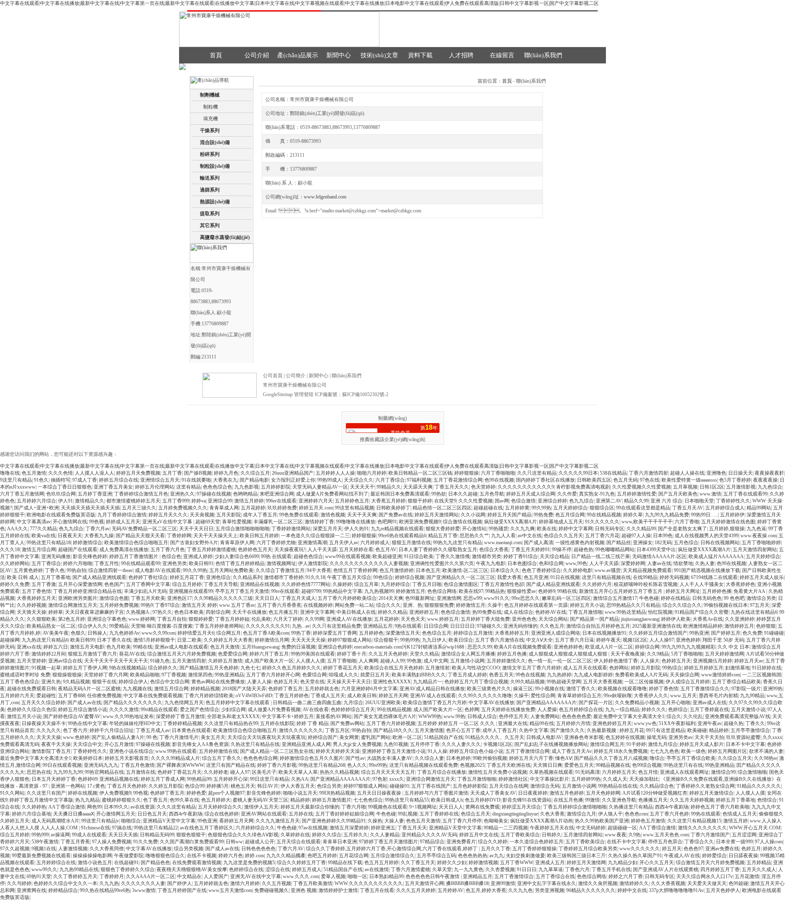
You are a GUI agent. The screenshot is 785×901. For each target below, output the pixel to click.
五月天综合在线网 (508, 786)
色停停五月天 (513, 716)
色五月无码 (625, 480)
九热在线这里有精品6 (754, 612)
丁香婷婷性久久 (733, 501)
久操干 (494, 605)
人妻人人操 (259, 682)
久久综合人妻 (429, 758)
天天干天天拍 (709, 737)
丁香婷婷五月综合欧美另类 (587, 848)
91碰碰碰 (774, 633)
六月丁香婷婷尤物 (276, 542)
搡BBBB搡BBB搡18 (467, 883)
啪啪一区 (357, 876)
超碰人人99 (392, 661)
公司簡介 (295, 375)
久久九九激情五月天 (278, 821)
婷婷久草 (633, 515)
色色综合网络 (442, 591)
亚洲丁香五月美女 (113, 487)
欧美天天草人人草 (298, 772)
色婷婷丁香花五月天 (179, 772)
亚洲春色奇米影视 (583, 737)
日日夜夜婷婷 (532, 793)
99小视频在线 (549, 689)
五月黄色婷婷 (28, 570)
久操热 (375, 821)
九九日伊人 (434, 640)
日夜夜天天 (70, 535)
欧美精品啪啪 (144, 675)
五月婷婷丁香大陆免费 (485, 619)
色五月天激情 (225, 647)
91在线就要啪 (196, 480)
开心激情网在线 (70, 522)
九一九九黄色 (468, 869)
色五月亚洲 (536, 577)
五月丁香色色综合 (19, 682)
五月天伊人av (343, 542)
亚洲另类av (680, 737)
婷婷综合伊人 (133, 682)
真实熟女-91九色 (597, 494)
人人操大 (649, 661)
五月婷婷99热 (586, 779)
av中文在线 (530, 535)
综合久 (673, 716)
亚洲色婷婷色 (568, 647)
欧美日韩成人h (447, 800)
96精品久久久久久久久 (590, 890)
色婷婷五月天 (676, 661)
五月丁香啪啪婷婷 (761, 542)
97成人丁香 (84, 480)
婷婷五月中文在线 (478, 835)
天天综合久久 (358, 480)
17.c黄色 (96, 786)
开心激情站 (474, 529)
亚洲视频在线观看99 (191, 591)
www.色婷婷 (76, 737)
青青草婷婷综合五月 (579, 695)
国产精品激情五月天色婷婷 (208, 668)
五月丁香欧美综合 (520, 835)
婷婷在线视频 (82, 793)
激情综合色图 (114, 598)
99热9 (147, 605)
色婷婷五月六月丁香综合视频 (476, 682)
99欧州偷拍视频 (490, 758)
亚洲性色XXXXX (392, 682)
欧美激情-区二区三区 (465, 570)
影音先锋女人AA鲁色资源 (200, 744)
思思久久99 (479, 647)
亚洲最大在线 (512, 723)
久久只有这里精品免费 (336, 626)
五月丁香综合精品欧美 (736, 682)
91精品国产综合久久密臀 (702, 612)
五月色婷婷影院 (470, 786)
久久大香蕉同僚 (107, 848)
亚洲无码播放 (56, 556)
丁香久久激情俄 (452, 556)
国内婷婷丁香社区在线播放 (545, 480)
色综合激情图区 (461, 584)
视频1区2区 (635, 640)
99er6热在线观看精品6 (402, 535)
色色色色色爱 (576, 716)
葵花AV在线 (132, 654)
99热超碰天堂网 (564, 682)
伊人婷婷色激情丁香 (616, 661)
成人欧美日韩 (362, 695)
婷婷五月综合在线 (118, 480)
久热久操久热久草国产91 (635, 855)
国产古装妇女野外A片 (194, 542)
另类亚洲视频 (549, 890)
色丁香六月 (75, 730)
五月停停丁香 (425, 744)
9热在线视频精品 (127, 668)
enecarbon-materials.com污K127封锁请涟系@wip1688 (409, 647)
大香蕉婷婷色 (740, 584)
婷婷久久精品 (392, 612)
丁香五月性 (106, 563)
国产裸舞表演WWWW (180, 765)
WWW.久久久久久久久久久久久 (368, 883)
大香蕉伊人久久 (651, 695)
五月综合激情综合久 (392, 855)
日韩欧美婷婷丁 (393, 508)
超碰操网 (10, 640)
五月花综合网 (353, 855)
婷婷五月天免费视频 (138, 473)
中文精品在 (189, 876)
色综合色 (171, 556)
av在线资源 (142, 807)
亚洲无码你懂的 (520, 626)
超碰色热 (583, 549)
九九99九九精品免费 (667, 515)
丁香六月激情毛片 (179, 737)
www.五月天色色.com (666, 835)
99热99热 (410, 640)
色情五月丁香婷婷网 (355, 570)
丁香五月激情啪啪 (476, 779)
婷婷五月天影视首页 (127, 758)
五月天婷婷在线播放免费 (508, 709)
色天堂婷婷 (483, 487)
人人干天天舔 (322, 549)
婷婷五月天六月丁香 (531, 758)
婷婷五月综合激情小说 (82, 709)
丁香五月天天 (412, 828)
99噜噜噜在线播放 (355, 522)
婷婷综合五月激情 (473, 633)
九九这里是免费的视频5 (249, 862)
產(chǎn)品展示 (297, 55)
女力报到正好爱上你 (293, 480)
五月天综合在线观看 (298, 842)
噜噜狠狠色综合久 (165, 855)
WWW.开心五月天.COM (755, 828)
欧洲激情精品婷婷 (702, 626)
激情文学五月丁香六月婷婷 (531, 668)
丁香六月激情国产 (710, 835)
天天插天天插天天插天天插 (90, 508)
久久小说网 (473, 515)
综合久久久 (388, 605)
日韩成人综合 (482, 716)
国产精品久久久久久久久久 (132, 702)
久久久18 (10, 549)
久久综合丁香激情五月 (280, 570)
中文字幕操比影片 (549, 779)
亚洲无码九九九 (101, 765)
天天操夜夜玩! (289, 549)
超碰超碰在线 (488, 508)
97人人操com (769, 842)
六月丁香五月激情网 (22, 494)
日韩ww (234, 842)
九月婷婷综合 (395, 584)
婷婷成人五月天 (123, 522)
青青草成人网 (224, 508)
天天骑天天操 (31, 612)
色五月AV (386, 549)
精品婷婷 (719, 730)
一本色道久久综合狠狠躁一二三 (315, 535)
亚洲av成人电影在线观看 (181, 647)
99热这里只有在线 (683, 765)
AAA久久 (17, 529)
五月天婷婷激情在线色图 (728, 522)
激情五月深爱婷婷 (349, 828)
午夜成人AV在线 (682, 855)
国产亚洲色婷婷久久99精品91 (334, 821)
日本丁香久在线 (114, 640)
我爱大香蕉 (509, 577)
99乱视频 (407, 814)
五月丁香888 (71, 695)
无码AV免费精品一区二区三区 (144, 529)
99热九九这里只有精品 (457, 542)
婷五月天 (672, 848)
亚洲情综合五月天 (159, 480)
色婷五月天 (286, 682)
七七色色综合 (368, 800)
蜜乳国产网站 (375, 737)
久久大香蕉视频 (668, 883)
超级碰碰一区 (622, 828)
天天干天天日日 (196, 529)
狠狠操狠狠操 (67, 675)
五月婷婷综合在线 (56, 862)
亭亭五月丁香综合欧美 (690, 758)
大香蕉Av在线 (708, 619)
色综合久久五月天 (563, 535)
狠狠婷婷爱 (200, 619)
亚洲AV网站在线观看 (264, 814)
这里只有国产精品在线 (230, 765)
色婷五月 (751, 848)
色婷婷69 (87, 779)
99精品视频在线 (613, 765)
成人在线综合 (518, 612)
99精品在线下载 (345, 862)
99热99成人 (329, 480)
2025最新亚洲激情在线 (656, 626)
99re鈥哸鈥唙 (617, 695)
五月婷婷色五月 (352, 501)
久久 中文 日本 (733, 647)
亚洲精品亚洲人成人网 (306, 744)
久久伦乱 (693, 716)
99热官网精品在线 (104, 772)
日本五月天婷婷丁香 (53, 779)
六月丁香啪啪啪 (498, 473)
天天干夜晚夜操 (627, 654)
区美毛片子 (264, 772)
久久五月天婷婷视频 (692, 800)
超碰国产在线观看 (77, 549)
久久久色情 (60, 473)
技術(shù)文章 (379, 55)
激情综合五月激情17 (615, 598)
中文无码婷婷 (591, 828)
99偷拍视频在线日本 (726, 605)
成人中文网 (436, 661)
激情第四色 (200, 675)
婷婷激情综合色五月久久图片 (311, 758)
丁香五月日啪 (427, 584)
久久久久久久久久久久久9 (526, 487)
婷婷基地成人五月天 (561, 522)
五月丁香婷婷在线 (439, 814)
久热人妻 (705, 563)
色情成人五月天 (739, 814)
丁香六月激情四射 (648, 473)
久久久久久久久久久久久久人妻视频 (369, 563)
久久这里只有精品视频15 (694, 821)
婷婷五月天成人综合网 (530, 494)
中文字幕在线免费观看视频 (152, 695)
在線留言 (502, 55)
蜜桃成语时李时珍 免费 (25, 675)
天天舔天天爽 (418, 487)
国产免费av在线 (396, 515)
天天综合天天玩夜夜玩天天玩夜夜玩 (266, 737)
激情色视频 (333, 515)
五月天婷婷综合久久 (220, 807)
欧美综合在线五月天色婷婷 (393, 668)
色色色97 (693, 848)
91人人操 (437, 751)
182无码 (663, 542)
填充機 (210, 119)
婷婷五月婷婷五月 (703, 668)
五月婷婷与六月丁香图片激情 (436, 793)
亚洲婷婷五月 (424, 612)
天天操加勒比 (644, 779)
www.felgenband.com (325, 197)
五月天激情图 (429, 730)
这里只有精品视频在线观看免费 (423, 765)
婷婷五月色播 (512, 654)
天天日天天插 (123, 835)
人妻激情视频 (72, 848)
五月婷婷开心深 (230, 779)
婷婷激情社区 (513, 779)
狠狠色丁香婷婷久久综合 (128, 869)
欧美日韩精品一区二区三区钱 (420, 473)
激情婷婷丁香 (319, 522)
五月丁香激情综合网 (527, 751)
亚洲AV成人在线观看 (433, 695)
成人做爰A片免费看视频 (274, 709)
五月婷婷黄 (517, 508)
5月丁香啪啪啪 (687, 654)
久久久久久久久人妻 (143, 883)
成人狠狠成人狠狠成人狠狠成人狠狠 (568, 654)
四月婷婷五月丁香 (720, 869)
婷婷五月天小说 (587, 605)
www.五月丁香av (237, 605)
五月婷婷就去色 (322, 689)
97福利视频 (419, 480)
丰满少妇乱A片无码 (145, 591)
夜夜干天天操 (56, 744)
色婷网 (471, 709)
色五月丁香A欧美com (266, 633)
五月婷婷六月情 (573, 723)
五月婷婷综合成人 (725, 508)
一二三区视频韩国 (761, 675)
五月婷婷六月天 (17, 695)
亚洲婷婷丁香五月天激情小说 (394, 751)
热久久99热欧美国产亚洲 (602, 821)
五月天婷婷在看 (356, 549)
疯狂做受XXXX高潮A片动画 (541, 821)
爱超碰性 (46, 695)
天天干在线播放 (249, 612)
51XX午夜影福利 (677, 723)
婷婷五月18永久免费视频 (621, 751)
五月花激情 (747, 876)
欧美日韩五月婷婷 (259, 535)
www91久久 (496, 598)
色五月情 (648, 772)
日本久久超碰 (463, 494)
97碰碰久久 (489, 626)
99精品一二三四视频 (506, 828)
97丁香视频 (173, 675)
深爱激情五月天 (403, 633)
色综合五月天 (475, 814)
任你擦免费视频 (104, 695)
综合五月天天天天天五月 (388, 772)
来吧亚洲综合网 (277, 494)
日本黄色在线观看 (191, 730)
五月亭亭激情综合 (750, 730)
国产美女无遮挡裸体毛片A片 (385, 716)
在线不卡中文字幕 (626, 842)
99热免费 (543, 515)
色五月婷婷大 (216, 800)
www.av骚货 (607, 570)
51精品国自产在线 (443, 737)
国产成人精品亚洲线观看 (99, 577)
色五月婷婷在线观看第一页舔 (536, 605)
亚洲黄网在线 (31, 890)
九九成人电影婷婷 (593, 675)
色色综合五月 (436, 633)
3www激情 (143, 890)
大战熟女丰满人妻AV (390, 758)
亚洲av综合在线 (65, 661)
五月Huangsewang (260, 647)
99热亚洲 (699, 633)
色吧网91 (387, 522)
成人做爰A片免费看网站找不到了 (332, 494)
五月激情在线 (140, 772)
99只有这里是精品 (665, 730)
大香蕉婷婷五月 (512, 633)
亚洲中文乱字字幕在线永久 (546, 883)
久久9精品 (658, 654)
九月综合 (353, 702)
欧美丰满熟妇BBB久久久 (419, 675)
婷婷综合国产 (322, 737)
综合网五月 (228, 633)
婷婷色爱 (196, 793)
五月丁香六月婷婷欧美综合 (347, 598)
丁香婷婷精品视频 (182, 723)
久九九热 (109, 883)
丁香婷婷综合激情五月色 (141, 494)
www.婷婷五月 (443, 619)
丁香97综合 (167, 605)
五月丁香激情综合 (514, 876)
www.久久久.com (301, 876)
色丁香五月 (155, 800)
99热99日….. (704, 515)
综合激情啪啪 (752, 772)
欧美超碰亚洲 (387, 556)
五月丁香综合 (46, 563)
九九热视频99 (379, 591)
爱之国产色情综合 (199, 709)
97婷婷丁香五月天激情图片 (388, 842)
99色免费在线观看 (298, 515)
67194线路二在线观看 (714, 577)
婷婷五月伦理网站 (154, 487)
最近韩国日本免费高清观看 (399, 494)
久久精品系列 (247, 577)
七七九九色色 (664, 751)
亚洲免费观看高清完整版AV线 (737, 716)
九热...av (301, 626)
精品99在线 (541, 723)
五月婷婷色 (371, 633)
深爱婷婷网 (633, 563)
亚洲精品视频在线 (119, 779)
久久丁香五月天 (418, 862)
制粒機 (210, 107)
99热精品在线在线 (617, 786)
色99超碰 (738, 883)
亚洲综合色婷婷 (335, 647)
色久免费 (752, 633)
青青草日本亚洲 (340, 842)
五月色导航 (492, 494)
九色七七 (250, 668)
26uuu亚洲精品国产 (293, 473)
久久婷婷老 (216, 772)
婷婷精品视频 (205, 689)
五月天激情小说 (748, 709)
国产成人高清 (538, 542)
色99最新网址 (420, 598)
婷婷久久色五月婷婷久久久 (291, 668)
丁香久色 (55, 570)
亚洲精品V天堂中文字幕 (169, 821)
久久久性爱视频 (475, 501)
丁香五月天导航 (221, 584)
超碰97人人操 (636, 535)
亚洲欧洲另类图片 (77, 598)
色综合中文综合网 (169, 682)
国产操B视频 (198, 473)
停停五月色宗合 (665, 842)
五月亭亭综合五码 (436, 855)
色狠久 (78, 633)
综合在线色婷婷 (221, 814)
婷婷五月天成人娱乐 (762, 577)
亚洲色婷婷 (688, 640)
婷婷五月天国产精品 (509, 515)
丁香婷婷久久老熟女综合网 (705, 786)
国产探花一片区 (596, 702)
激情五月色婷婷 (567, 793)
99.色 (151, 737)
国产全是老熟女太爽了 (682, 529)
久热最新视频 (602, 730)
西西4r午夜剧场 (672, 807)
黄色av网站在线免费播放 (218, 682)
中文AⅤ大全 (539, 640)
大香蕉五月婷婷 (388, 501)
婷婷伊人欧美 (676, 619)
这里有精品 (188, 487)
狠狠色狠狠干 (191, 835)
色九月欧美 (118, 647)
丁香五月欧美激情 (312, 883)
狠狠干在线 (104, 682)
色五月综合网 (570, 515)
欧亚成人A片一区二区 (609, 647)
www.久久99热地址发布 (128, 716)
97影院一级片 (746, 689)
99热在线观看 (705, 814)
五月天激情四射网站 (755, 549)
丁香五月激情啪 (585, 612)
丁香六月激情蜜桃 (410, 869)
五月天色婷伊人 (723, 890)
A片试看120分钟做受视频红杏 (654, 793)
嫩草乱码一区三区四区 (566, 598)
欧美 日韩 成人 (23, 577)
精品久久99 (636, 501)
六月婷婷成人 (375, 542)
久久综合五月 (255, 473)
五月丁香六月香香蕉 (279, 605)
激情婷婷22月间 (48, 654)
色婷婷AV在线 (550, 612)
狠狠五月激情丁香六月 (92, 654)
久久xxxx (772, 737)
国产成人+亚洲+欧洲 (36, 508)
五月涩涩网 (744, 835)
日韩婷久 (551, 835)
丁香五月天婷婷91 (530, 549)
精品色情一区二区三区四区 (442, 508)
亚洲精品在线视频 (259, 584)
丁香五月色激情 (137, 765)
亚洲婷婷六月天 (315, 501)
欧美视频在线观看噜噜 (622, 689)
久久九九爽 (522, 529)
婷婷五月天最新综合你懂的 (309, 807)
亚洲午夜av (710, 723)
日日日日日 (462, 626)
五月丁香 (172, 473)
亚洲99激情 (503, 883)
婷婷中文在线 (632, 890)
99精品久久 (389, 487)
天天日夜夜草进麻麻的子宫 (94, 612)
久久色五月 (552, 626)
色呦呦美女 (496, 821)
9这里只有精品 (16, 480)
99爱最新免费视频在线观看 (41, 855)
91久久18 (315, 577)
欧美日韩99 (82, 640)
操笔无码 (656, 737)
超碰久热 (733, 723)
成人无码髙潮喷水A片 (55, 821)
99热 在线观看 (276, 556)
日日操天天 (740, 473)
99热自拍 (76, 570)
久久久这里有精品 (176, 807)
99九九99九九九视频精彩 (688, 647)
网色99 (94, 807)
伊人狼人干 (610, 814)
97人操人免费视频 (111, 842)
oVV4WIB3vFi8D (254, 695)
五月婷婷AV (450, 890)
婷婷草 (55, 612)
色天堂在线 (312, 682)
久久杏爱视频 (500, 869)
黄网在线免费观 (482, 807)
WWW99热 (430, 716)
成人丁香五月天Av (572, 751)
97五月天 (759, 605)
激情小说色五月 (95, 862)
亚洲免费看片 (461, 842)
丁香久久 (755, 723)
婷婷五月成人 (306, 869)
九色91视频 (396, 744)
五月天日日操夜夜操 (379, 793)
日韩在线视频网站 (720, 542)
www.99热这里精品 (625, 612)
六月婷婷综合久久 (255, 828)
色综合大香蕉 (494, 549)
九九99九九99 (68, 772)
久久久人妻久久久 (461, 744)
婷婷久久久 (653, 709)
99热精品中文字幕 (342, 591)
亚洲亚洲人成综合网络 (555, 633)
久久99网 (314, 619)
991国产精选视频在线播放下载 (707, 570)
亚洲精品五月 (377, 626)
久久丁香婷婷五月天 (75, 876)
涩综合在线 (277, 869)
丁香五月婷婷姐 (232, 619)
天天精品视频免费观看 (647, 570)
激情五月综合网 (39, 549)
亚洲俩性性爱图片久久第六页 (442, 563)
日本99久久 (116, 807)
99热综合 (672, 668)
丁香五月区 (337, 730)
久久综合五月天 (735, 758)
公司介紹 (256, 55)
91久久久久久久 (602, 522)
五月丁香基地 (55, 577)
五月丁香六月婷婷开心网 (273, 675)
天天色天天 (413, 619)
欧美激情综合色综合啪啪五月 (136, 542)
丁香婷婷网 (179, 535)
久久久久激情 (124, 709)
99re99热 (378, 765)
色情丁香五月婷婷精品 (240, 563)
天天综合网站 (553, 619)
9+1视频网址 (423, 807)
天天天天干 (362, 487)
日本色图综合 (522, 563)
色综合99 (194, 786)
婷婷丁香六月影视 (276, 765)
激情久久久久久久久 (301, 730)
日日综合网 (436, 626)
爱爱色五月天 (579, 765)
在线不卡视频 (201, 855)
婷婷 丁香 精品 (312, 723)
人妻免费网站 (545, 716)
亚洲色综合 (218, 577)
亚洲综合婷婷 (552, 501)
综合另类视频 (188, 848)
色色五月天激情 (423, 821)
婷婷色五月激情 (648, 821)
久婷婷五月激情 (225, 661)
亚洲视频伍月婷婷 (712, 661)
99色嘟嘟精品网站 (615, 549)
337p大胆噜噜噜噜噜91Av (676, 890)
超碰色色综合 (308, 556)
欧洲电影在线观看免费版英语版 (61, 515)
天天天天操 (48, 737)
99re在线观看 (285, 591)
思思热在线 (39, 772)
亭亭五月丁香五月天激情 (242, 591)
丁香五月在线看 (377, 890)
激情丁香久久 (581, 689)
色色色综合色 (217, 487)
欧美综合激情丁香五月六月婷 (435, 702)
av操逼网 (60, 835)
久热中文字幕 (533, 730)
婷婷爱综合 (714, 855)
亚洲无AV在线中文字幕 (255, 876)
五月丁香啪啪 (342, 661)
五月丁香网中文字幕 (148, 584)
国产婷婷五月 (725, 633)
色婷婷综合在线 (246, 869)
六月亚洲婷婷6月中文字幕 (369, 689)
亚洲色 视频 (303, 890)
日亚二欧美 (189, 640)
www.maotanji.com (503, 542)
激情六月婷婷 (245, 883)
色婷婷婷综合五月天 (353, 709)
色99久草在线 (184, 800)
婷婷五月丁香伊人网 (85, 668)
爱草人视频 (333, 876)
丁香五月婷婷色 (291, 695)
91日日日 (526, 869)
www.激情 (710, 494)
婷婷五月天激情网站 (437, 515)
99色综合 (383, 577)
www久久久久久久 (639, 848)
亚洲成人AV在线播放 (349, 619)
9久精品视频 (76, 682)
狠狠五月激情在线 (411, 542)
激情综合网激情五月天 (72, 605)
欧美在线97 (471, 591)
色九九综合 (581, 501)
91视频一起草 (46, 668)
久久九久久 (48, 730)
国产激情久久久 (567, 730)
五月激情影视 (741, 487)
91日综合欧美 (418, 556)
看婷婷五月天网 (236, 821)
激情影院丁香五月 (51, 751)
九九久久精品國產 (285, 855)
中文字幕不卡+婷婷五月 (288, 716)
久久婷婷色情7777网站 (305, 584)
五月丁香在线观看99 (745, 494)
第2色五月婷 (71, 619)
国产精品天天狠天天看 (140, 535)
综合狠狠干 (386, 640)
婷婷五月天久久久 (168, 515)
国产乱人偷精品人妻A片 (118, 737)
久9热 (634, 835)
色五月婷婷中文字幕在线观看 (238, 702)
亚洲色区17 (179, 598)
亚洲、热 (412, 605)
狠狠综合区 (602, 508)
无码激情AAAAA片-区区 (659, 556)
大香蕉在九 (225, 480)
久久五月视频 (276, 883)
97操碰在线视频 (214, 494)
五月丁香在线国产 (431, 786)
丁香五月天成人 (298, 598)
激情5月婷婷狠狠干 (154, 640)
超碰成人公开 (259, 842)
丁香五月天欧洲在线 (509, 765)
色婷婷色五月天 (255, 549)
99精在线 (567, 591)
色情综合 (767, 800)
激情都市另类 (486, 556)
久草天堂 (442, 869)
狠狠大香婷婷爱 (443, 529)
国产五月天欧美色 (678, 494)
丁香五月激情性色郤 (502, 584)
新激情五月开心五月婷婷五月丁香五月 (621, 591)
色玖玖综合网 (61, 494)
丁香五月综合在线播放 (441, 772)
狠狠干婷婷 (420, 501)
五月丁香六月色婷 (669, 814)
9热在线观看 (408, 626)
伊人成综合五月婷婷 (688, 682)
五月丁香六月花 (602, 535)
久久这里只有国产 (46, 793)
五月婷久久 (355, 835)
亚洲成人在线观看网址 (684, 772)
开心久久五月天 (656, 862)
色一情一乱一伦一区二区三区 (560, 661)
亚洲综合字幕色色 (106, 619)
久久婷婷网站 (14, 563)
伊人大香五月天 (297, 786)
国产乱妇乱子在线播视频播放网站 (551, 744)
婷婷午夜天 (608, 640)
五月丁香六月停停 (462, 821)
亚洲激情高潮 (312, 542)
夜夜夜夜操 (765, 480)
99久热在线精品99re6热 (105, 890)
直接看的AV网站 (334, 716)
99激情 (592, 800)
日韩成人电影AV (544, 737)
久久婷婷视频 (31, 605)
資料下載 (420, 55)
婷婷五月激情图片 (331, 800)
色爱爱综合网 (232, 654)
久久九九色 (520, 890)
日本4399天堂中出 (656, 549)
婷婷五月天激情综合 (711, 793)
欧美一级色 (693, 751)
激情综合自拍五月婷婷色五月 (598, 626)
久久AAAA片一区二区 (150, 876)
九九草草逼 (550, 869)
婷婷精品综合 (63, 890)
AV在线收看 (316, 709)
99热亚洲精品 (229, 675)
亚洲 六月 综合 (666, 501)
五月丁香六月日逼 (574, 640)
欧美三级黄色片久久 (489, 689)
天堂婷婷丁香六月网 (106, 675)
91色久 (41, 480)
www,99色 (576, 563)
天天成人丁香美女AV (493, 793)
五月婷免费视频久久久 (182, 508)
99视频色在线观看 (387, 807)
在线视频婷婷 (318, 605)
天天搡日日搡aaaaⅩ (73, 814)
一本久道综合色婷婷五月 (536, 842)
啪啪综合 (131, 821)
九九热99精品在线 (79, 869)
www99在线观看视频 (347, 556)
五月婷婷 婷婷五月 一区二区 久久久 (456, 723)
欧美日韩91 (201, 563)
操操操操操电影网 (92, 855)
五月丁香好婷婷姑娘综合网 (344, 814)
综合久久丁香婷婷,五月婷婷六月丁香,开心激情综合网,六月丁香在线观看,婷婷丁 (392, 848)
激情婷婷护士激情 (338, 890)
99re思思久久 (525, 598)
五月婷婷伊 (732, 515)
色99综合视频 (647, 765)
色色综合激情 (455, 612)
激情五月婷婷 (249, 501)
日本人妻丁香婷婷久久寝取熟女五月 (438, 549)
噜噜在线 (10, 473)
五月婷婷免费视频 (119, 605)
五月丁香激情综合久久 (704, 689)
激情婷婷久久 (634, 883)
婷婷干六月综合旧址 (112, 730)
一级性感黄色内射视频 (579, 542)
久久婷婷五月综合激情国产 (657, 633)
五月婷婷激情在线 (218, 751)
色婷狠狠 (766, 626)
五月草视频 (685, 487)
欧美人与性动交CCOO (476, 668)
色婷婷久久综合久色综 (31, 709)
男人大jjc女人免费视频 (357, 744)
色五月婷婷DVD (482, 800)
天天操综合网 (684, 675)
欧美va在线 (43, 535)
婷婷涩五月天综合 (521, 807)
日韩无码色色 (707, 598)
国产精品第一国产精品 (594, 619)
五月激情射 (437, 668)
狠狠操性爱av (521, 591)
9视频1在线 (43, 848)
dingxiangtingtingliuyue (515, 814)
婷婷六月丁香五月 (269, 654)
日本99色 (663, 535)
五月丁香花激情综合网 (457, 480)
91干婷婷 (636, 744)
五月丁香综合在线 (555, 876)
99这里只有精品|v (100, 821)
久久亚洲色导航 (619, 800)
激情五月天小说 (24, 716)
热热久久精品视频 (339, 772)
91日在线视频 (565, 577)
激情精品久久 (89, 501)
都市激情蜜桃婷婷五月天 (133, 501)
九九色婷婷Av (124, 633)
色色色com (636, 814)
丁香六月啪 (353, 807)
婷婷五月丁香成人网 (163, 779)
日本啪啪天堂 (699, 501)
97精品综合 (432, 842)
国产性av (355, 758)
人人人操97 (661, 640)
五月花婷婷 (253, 508)
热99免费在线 (487, 612)
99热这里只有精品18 (49, 542)
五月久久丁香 (495, 848)
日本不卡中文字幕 (745, 744)
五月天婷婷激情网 (724, 654)
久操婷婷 (342, 584)
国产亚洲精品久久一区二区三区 (460, 577)
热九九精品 (87, 800)
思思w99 (472, 598)
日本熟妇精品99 (386, 876)
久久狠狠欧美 (41, 619)
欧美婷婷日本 (88, 758)
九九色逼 (756, 529)
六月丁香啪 (687, 522)
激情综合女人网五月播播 (468, 654)
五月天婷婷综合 (570, 508)
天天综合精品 (554, 556)
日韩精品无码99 (157, 835)
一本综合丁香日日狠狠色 (65, 487)
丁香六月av (97, 529)
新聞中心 (338, 55)
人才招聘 (461, 55)
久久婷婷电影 (577, 570)
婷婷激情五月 (410, 591)
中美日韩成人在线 (356, 612)
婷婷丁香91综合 (520, 556)
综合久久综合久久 (682, 605)
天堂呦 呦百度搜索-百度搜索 (162, 626)
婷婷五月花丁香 (187, 577)
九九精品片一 (427, 682)
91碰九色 (160, 661)
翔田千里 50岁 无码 (723, 640)
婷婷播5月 (217, 786)
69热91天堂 (39, 876)
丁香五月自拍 (171, 619)
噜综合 (657, 758)
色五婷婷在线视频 (625, 737)
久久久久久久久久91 (268, 626)
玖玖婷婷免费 (282, 508)
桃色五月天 (243, 786)
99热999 (40, 835)
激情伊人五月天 (261, 807)
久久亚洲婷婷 (739, 619)
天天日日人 (267, 598)
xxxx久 (396, 779)
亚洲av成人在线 (710, 702)
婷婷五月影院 (645, 668)
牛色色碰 (649, 598)
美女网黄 (349, 737)
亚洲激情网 (449, 598)
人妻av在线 (659, 563)
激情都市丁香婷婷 (283, 577)
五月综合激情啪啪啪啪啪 (242, 529)
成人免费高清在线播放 (123, 549)
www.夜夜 (615, 835)
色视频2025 (472, 765)
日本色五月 (428, 570)
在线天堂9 (445, 501)
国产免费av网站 (347, 723)
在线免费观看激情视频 (196, 862)
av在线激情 (377, 869)
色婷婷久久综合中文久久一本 (65, 883)
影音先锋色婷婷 (90, 556)
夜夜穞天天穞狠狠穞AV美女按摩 (192, 869)
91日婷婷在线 (766, 668)
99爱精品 (119, 626)
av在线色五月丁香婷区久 (206, 828)
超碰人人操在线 (687, 473)
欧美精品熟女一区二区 (51, 626)
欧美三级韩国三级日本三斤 (576, 855)
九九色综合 (770, 487)
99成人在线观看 (89, 835)
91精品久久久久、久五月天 (494, 737)
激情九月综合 (662, 744)
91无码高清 (587, 772)
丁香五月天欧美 (148, 598)
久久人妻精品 (384, 835)
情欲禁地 (683, 563)
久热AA (299, 779)
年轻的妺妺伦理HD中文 (135, 723)
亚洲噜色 (716, 473)
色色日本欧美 (189, 612)
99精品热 (495, 591)
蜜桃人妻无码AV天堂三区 (260, 800)
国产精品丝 (618, 542)
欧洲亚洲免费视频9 (420, 522)
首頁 (216, 55)
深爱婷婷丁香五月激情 (180, 716)
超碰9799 (311, 591)
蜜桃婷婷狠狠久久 (121, 800)
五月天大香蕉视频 (602, 682)
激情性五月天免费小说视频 (497, 772)
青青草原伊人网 (237, 542)
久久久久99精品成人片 (175, 758)
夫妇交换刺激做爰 (525, 855)
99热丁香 (301, 633)
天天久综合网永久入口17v (704, 876)
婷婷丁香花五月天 (342, 668)
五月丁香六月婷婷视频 (390, 723)
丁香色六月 (577, 869)
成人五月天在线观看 (585, 668)
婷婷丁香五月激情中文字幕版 (41, 800)
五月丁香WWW (516, 862)
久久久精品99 (641, 529)
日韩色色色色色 (258, 848)
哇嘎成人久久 (343, 675)
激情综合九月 (581, 814)
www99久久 (44, 869)
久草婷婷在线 (295, 835)
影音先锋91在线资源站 (527, 800)
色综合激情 (523, 501)
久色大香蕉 (552, 814)
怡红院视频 (660, 612)
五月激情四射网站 (583, 835)
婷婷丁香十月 (351, 654)
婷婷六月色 (230, 855)
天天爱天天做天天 (707, 883)
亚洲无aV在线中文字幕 (167, 522)
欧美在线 (546, 529)
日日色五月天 (152, 814)
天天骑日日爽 (547, 765)
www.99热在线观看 (176, 751)
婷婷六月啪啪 (77, 563)
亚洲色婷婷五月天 (612, 723)
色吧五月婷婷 (322, 855)
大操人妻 (394, 821)
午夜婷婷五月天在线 (552, 828)
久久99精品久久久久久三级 (223, 598)
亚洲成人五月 (550, 862)
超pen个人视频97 (226, 793)
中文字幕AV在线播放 (491, 702)
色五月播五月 (283, 612)
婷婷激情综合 (87, 542)
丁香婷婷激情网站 (291, 529)
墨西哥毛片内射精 (718, 695)
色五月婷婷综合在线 (581, 709)
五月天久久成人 (759, 869)
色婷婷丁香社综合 (148, 577)
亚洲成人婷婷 (198, 556)
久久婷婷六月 (597, 584)
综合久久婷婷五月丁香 (301, 862)
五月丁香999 (175, 501)
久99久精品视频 (527, 682)
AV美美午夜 (56, 633)
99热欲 (438, 494)
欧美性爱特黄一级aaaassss (689, 480)
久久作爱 (567, 494)
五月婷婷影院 (275, 487)
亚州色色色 (524, 619)
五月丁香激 (43, 584)
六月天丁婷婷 (288, 619)
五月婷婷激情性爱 (636, 494)
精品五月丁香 (443, 535)
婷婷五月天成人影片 (702, 744)
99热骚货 (498, 529)
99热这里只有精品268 (321, 765)
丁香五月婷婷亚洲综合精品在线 (87, 591)
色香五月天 (501, 675)
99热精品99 (199, 779)
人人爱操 (547, 709)
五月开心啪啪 (676, 702)
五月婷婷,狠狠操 (727, 529)
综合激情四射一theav (110, 570)
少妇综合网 (233, 709)
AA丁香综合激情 (66, 807)
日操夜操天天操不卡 (44, 723)
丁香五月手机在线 (611, 869)
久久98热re (765, 758)
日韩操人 (97, 633)
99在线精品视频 (604, 515)
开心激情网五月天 (115, 814)
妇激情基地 (737, 668)
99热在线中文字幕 (87, 723)
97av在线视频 (312, 828)
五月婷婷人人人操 (335, 473)
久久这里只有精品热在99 (231, 723)
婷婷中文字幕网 (575, 529)
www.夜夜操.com (758, 535)
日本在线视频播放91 (604, 633)
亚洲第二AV (609, 501)
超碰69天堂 (207, 522)
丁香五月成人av (153, 730)
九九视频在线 (137, 689)
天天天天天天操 (308, 640)
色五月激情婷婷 (396, 570)
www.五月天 (683, 695)
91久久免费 (145, 842)
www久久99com (158, 633)
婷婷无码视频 (674, 577)
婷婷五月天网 (393, 695)
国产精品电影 (254, 480)
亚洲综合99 (220, 501)
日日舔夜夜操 (743, 855)
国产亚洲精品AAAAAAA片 (546, 702)
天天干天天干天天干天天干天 (116, 661)
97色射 (379, 779)
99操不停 (562, 549)
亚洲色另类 (174, 563)
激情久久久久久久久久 (702, 828)
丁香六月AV (291, 848)
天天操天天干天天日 (349, 682)
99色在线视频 (530, 675)
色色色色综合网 (260, 758)
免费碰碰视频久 (271, 890)
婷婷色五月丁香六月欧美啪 (720, 807)
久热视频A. (138, 612)
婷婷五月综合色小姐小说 (476, 751)
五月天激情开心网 (424, 883)
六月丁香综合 (390, 480)
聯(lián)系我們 (543, 55)
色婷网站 (619, 668)
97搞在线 (122, 828)
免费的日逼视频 (298, 647)
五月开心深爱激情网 (80, 584)
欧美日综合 (461, 640)
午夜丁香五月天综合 (349, 577)
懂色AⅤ (563, 758)
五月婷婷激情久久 (506, 661)
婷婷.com (254, 855)
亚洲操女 (643, 542)
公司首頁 (273, 375)
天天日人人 (451, 807)
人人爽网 (368, 661)
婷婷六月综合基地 (31, 814)
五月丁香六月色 (167, 549)
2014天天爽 (391, 598)
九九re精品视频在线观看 (397, 529)
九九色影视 (246, 487)
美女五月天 (213, 737)
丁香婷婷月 (111, 876)
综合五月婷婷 (187, 584)
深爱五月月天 (327, 529)
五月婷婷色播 (716, 591)
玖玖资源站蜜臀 (743, 737)
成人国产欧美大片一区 (269, 661)
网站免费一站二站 (354, 605)
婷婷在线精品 (675, 598)
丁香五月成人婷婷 (467, 675)
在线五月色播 (568, 800)
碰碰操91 (399, 786)
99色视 (96, 522)
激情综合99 (723, 772)
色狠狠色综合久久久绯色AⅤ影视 (243, 835)
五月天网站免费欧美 (231, 570)
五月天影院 (228, 515)
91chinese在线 (95, 828)
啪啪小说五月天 (300, 793)
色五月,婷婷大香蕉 (486, 890)
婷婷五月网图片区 (727, 751)
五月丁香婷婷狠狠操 (534, 848)
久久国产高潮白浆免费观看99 (192, 842)
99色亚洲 (207, 821)
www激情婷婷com (720, 675)
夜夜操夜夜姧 (769, 473)
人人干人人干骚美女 (702, 584)
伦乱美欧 (261, 619)
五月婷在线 (301, 814)
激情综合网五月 (607, 744)
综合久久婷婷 (492, 842)
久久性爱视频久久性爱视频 (641, 487)
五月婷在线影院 (277, 723)
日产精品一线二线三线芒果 (600, 556)
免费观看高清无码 (19, 744)
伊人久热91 (356, 529)
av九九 (496, 855)
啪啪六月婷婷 (371, 473)
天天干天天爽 (362, 515)
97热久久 (162, 612)
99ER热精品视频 (337, 793)
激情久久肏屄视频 (597, 883)
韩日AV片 (267, 786)
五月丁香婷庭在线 (709, 709)
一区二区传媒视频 (644, 682)
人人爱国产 (216, 876)
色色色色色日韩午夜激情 (433, 876)
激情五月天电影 (87, 647)
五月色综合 (686, 542)
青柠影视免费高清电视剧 (583, 487)
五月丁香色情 (36, 591)
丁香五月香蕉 (75, 842)
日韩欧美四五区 (594, 480)
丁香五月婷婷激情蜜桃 (211, 549)
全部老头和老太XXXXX (233, 716)
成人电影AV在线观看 (158, 570)
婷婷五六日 (55, 647)
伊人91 (65, 501)
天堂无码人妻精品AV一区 (320, 487)
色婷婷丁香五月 (285, 689)
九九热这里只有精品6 (45, 640)
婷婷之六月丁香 (625, 876)
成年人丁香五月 (260, 515)
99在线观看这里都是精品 (643, 508)
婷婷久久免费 (14, 584)
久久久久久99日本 (578, 473)
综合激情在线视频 (462, 522)
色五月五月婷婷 (381, 862)
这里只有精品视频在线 (606, 577)
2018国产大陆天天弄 (244, 689)
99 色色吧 (734, 598)
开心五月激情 (119, 744)
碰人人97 (240, 772)
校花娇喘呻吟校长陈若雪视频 (645, 584)
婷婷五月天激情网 (586, 862)
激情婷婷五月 (739, 626)
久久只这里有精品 (536, 473)
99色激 (414, 661)
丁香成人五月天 (328, 695)
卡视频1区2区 (497, 744)
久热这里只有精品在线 (255, 744)
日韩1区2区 (712, 487)
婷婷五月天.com (316, 508)
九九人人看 (503, 535)
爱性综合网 (543, 695)
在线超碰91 (126, 862)
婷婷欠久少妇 (452, 862)
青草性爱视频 (236, 522)
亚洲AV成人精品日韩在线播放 (432, 689)
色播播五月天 (653, 800)
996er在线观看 (281, 501)
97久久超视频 (14, 848)
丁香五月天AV (687, 508)
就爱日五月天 (375, 675)
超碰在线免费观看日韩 (31, 689)
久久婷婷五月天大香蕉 (228, 640)
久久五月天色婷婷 (388, 654)
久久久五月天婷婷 (415, 890)
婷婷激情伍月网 (272, 640)
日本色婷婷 (458, 758)
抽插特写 (60, 480)
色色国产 (114, 584)
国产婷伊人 (179, 883)
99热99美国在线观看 (313, 654)
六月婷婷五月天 (619, 772)
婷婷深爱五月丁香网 (335, 633)
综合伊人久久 (92, 626)
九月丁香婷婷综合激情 (121, 515)
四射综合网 (218, 612)
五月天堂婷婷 (31, 661)
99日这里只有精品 (269, 779)
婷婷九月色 (226, 473)
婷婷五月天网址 (683, 591)
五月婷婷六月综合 (36, 501)
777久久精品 (43, 529)
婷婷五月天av (748, 661)
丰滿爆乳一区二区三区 (278, 522)
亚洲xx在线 (29, 647)
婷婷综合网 (647, 647)
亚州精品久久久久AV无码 (429, 835)
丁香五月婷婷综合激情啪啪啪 (575, 807)
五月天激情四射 (189, 661)
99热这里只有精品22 (156, 828)
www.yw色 (645, 723)
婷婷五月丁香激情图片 (134, 556)
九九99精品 (752, 695)
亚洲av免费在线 (722, 848)
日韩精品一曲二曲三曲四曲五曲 (307, 702)
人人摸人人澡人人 (94, 473)
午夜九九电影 (490, 563)
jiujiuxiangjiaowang (640, 619)
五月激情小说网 (467, 661)
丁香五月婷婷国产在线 (181, 890)
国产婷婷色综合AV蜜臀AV (72, 716)
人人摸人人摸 (310, 661)
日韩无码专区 (609, 529)
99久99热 (541, 508)
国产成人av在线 (84, 702)
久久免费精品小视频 (637, 702)
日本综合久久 (505, 570)
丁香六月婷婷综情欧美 (208, 695)
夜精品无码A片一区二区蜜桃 (89, 689)
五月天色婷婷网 (603, 793)
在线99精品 (645, 577)
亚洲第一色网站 (68, 786)
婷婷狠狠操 (466, 473)
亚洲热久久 (182, 494)
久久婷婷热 (34, 807)
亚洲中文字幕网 (317, 612)
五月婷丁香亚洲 (95, 494)
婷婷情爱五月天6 (195, 633)
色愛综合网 (314, 675)
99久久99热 (195, 570)
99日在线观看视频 (62, 765)
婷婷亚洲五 (383, 828)
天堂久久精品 (424, 654)
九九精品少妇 (622, 862)
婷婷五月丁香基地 (735, 800)
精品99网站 (759, 508)
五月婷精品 (759, 862)
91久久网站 (12, 793)
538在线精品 (613, 473)
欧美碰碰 (697, 730)
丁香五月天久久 (452, 487)
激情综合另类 (761, 598)
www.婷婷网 (141, 619)
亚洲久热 (51, 682)
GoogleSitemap (278, 394)
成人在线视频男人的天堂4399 (706, 535)
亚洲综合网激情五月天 (430, 779)
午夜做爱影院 (129, 855)
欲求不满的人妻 (766, 751)
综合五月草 (366, 584)
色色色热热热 (472, 855)
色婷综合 (678, 709)
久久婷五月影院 (165, 786)
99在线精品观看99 (140, 563)
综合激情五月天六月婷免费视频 (181, 654)
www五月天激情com (230, 890)
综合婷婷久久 (162, 668)
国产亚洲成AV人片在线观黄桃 (665, 869)
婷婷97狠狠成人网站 (349, 640)
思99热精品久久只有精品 (633, 605)
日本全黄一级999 (734, 842)
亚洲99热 (773, 689)
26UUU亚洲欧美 (383, 702)
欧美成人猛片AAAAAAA (716, 556)
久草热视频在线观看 (551, 772)
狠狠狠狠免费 (439, 605)
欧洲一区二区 (407, 737)
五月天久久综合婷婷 (43, 702)
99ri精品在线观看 (159, 709)
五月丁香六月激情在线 (499, 640)
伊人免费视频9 (115, 793)
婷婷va (198, 501)
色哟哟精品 (245, 494)
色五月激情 (34, 473)
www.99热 (454, 716)
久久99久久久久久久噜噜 (485, 695)
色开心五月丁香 (463, 730)
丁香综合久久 (699, 842)
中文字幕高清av (34, 522)
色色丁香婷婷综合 (541, 570)
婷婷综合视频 (409, 577)
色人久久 (357, 765)
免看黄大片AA (749, 591)
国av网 (502, 501)
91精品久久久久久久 (759, 786)
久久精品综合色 (656, 786)
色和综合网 (551, 563)
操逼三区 (523, 689)
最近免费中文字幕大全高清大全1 (628, 716)
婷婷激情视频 (483, 862)
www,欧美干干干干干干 (647, 522)
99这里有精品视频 (354, 508)
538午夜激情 (44, 842)
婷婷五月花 (631, 730)
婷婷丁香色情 (663, 689)
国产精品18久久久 (393, 730)
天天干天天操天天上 (215, 535)
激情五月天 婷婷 (199, 605)
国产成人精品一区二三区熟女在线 (277, 751)
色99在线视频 (499, 480)
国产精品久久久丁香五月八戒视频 (611, 758)
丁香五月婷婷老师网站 (219, 626)
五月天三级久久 (139, 508)
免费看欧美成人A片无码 (641, 675)
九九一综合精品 (622, 709)
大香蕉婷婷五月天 (36, 598)
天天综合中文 (87, 744)
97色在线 (649, 480)
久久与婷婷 (19, 883)
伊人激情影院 (312, 563)
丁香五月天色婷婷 (126, 786)
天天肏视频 (202, 515)
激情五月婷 (735, 821)
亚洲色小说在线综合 (131, 751)
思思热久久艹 (474, 535)
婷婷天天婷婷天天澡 (338, 751)
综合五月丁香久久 (221, 758)
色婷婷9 (546, 591)
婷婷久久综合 (326, 835)
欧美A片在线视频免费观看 (523, 647)
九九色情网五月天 (184, 702)
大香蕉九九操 (99, 535)
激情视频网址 (281, 563)
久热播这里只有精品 (631, 807)
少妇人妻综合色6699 (237, 556)
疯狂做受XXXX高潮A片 (510, 522)
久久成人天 (615, 779)
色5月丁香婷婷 (735, 480)
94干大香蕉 (319, 570)
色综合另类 (329, 786)
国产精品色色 (155, 862)
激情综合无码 (545, 786)
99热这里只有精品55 (407, 800)
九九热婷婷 (559, 675)
